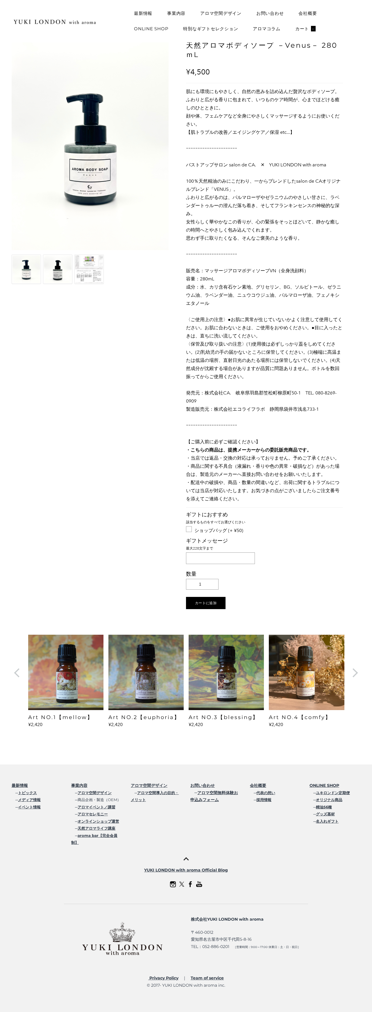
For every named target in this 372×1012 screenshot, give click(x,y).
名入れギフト (327, 821)
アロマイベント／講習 (96, 807)
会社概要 (307, 13)
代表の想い (265, 792)
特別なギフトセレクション (210, 28)
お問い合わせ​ (202, 785)
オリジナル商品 (329, 799)
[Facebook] (190, 884)
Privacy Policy (163, 978)
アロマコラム (266, 28)
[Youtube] (199, 884)
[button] (206, 603)
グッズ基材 (325, 814)
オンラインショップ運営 (98, 821)
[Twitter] (182, 884)
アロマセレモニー (93, 814)
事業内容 (176, 13)
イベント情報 (29, 807)
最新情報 (143, 13)
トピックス (27, 792)
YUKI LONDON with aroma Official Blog (186, 870)
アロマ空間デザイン (221, 13)
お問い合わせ (270, 13)
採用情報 (263, 799)
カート (304, 28)
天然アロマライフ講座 (96, 828)
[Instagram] (173, 884)
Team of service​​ (207, 978)
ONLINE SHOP (151, 28)
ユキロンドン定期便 (333, 792)
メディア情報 (29, 799)
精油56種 (324, 807)
